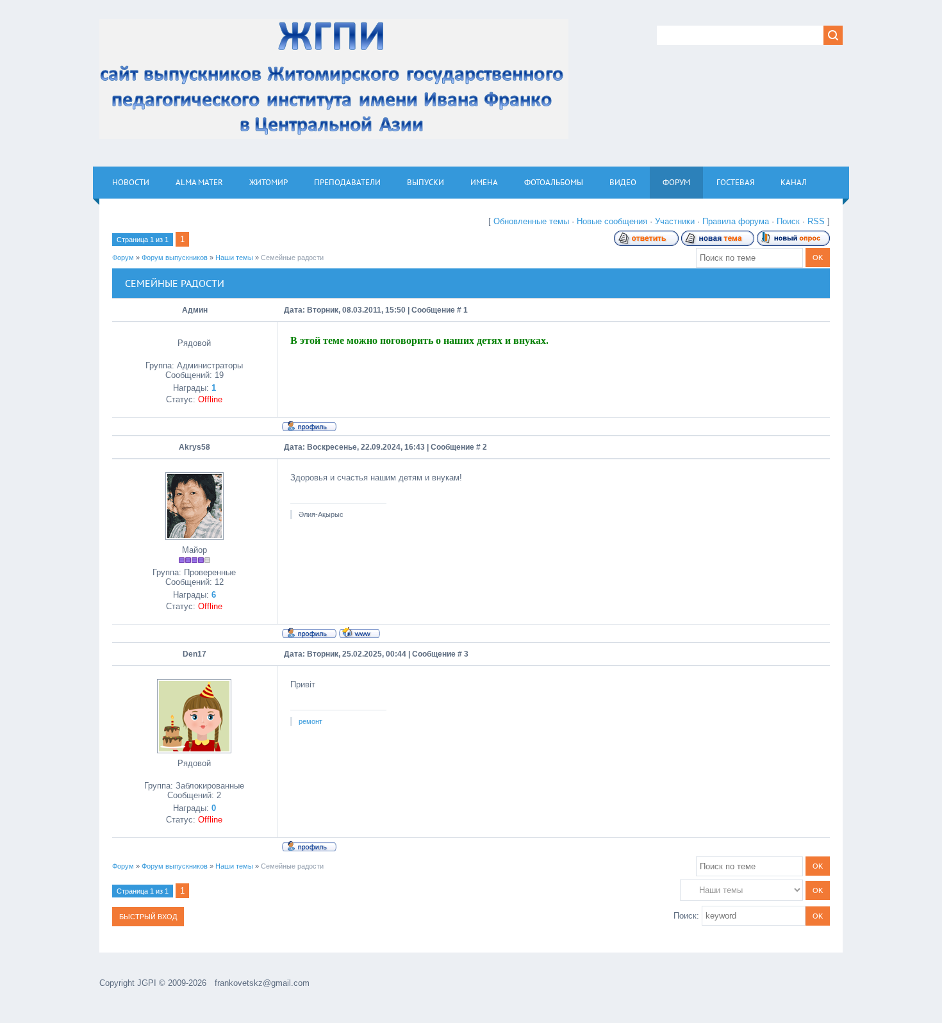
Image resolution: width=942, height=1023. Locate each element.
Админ (195, 310)
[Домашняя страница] (359, 632)
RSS (816, 221)
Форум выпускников (175, 257)
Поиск (788, 221)
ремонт (310, 721)
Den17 (194, 654)
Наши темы (234, 257)
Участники (675, 221)
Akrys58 (194, 447)
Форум (123, 257)
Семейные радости (292, 257)
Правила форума (735, 221)
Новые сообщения (612, 221)
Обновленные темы (531, 221)
